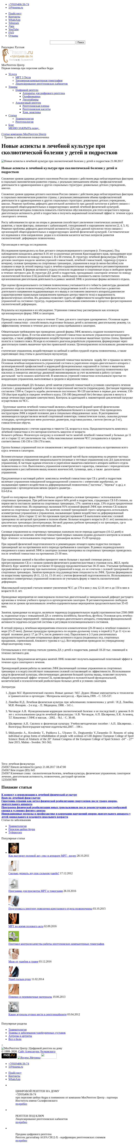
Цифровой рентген (26, 90)
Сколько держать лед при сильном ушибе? (33, 873)
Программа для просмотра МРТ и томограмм (35, 890)
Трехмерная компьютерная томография (38, 80)
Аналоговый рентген (28, 102)
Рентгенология (24, 121)
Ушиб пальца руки (19, 979)
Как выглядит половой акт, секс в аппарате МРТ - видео (42, 855)
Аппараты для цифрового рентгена (43, 93)
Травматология (24, 118)
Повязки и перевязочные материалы (30, 996)
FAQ (11, 32)
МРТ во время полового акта (25, 926)
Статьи (12, 115)
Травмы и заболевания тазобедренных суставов (37, 1032)
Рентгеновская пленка (35, 105)
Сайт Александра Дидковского (36, 1051)
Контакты (14, 16)
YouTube (13, 29)
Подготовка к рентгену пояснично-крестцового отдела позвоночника (50, 908)
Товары (12, 86)
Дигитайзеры (30, 99)
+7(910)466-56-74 (18, 4)
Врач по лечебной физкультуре (20, 797)
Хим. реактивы (31, 112)
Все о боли (14, 1039)
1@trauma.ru (15, 7)
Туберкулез (15, 832)
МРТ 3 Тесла (23, 77)
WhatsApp (14, 19)
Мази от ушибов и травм (23, 961)
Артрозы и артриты (20, 1035)
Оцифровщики (31, 96)
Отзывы (13, 35)
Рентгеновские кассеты (36, 109)
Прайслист (14, 13)
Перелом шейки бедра (21, 829)
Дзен (11, 26)
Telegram (13, 23)
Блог (11, 124)
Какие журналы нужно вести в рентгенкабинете (37, 1014)
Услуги (12, 74)
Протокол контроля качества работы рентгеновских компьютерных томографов (56, 943)
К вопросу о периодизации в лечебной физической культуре (39, 794)
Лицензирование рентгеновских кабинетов (41, 83)
